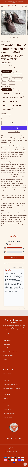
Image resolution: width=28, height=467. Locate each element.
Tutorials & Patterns (9, 348)
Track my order (7, 417)
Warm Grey (6, 71)
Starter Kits (6, 344)
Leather (5, 359)
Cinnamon (18, 75)
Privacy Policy (7, 409)
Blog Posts (6, 377)
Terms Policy (6, 405)
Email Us (5, 398)
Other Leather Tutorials (10, 351)
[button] (2, 6)
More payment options (14, 131)
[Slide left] (10, 37)
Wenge (12, 83)
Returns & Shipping (9, 413)
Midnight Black (17, 79)
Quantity (3, 113)
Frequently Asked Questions (11, 388)
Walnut (5, 79)
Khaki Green (14, 101)
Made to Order (7, 363)
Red (4, 83)
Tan (16, 71)
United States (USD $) (13, 451)
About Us (5, 402)
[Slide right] (17, 37)
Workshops (6, 380)
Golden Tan (6, 75)
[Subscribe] (23, 334)
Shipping (10, 65)
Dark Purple (7, 109)
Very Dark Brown (17, 105)
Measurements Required (10, 384)
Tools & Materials (8, 355)
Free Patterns (7, 373)
